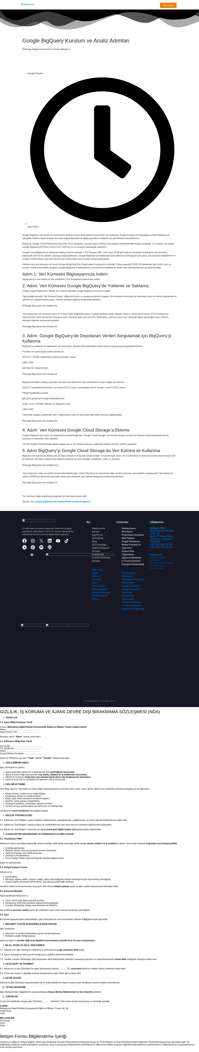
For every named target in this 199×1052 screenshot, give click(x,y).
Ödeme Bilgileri (101, 548)
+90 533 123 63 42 (161, 547)
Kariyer (96, 531)
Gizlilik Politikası (101, 557)
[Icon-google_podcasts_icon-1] (58, 547)
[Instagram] (33, 541)
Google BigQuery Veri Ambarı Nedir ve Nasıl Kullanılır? (63, 501)
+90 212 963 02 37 (157, 566)
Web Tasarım (128, 538)
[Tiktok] (66, 541)
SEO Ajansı (127, 531)
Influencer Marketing (131, 558)
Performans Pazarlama (133, 535)
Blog (94, 541)
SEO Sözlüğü (99, 544)
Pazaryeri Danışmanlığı (133, 564)
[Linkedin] (50, 541)
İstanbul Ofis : (156, 555)
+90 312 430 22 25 (161, 544)
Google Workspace (131, 541)
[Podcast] (50, 547)
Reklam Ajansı (129, 528)
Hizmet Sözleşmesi (101, 592)
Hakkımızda (98, 528)
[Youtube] (58, 541)
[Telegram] (24, 547)
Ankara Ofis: (158, 528)
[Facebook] (24, 541)
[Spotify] (41, 547)
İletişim (96, 561)
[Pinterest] (33, 547)
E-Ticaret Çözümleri (131, 561)
